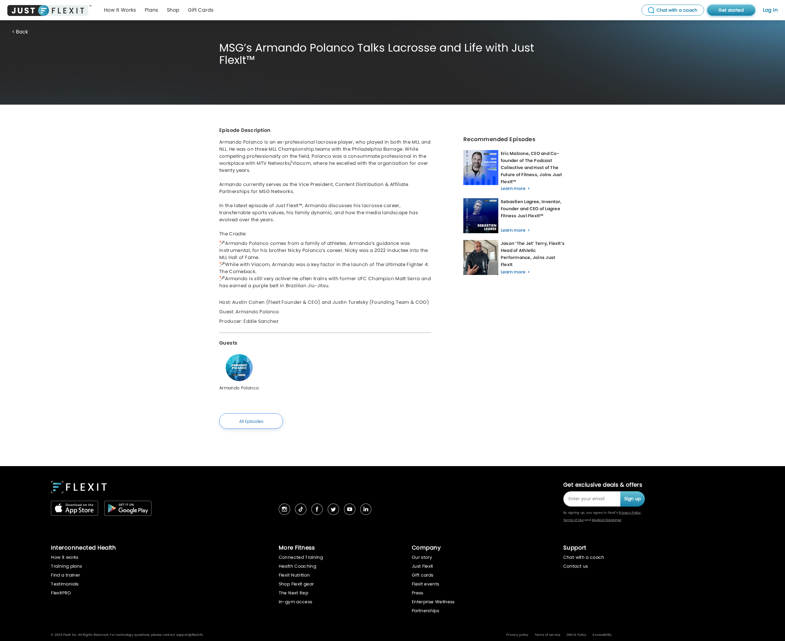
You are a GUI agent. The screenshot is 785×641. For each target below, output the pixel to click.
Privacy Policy (630, 512)
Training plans (66, 566)
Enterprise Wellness (433, 602)
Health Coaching (297, 566)
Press (417, 593)
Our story (422, 557)
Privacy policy (517, 634)
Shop (173, 10)
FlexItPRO (61, 593)
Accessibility (602, 634)
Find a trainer (65, 575)
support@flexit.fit (189, 634)
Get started (731, 10)
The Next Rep (293, 593)
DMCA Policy (577, 634)
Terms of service (548, 634)
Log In (770, 10)
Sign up (632, 499)
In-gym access (295, 602)
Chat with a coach (583, 557)
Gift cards (423, 575)
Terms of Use (573, 520)
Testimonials (64, 584)
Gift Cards (200, 10)
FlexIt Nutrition (294, 575)
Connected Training (301, 557)
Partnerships (425, 611)
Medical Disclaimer (607, 520)
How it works (64, 557)
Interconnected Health (83, 547)
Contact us (575, 566)
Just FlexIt (422, 566)
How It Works (120, 10)
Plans (151, 10)
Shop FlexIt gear (296, 584)
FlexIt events (425, 584)
